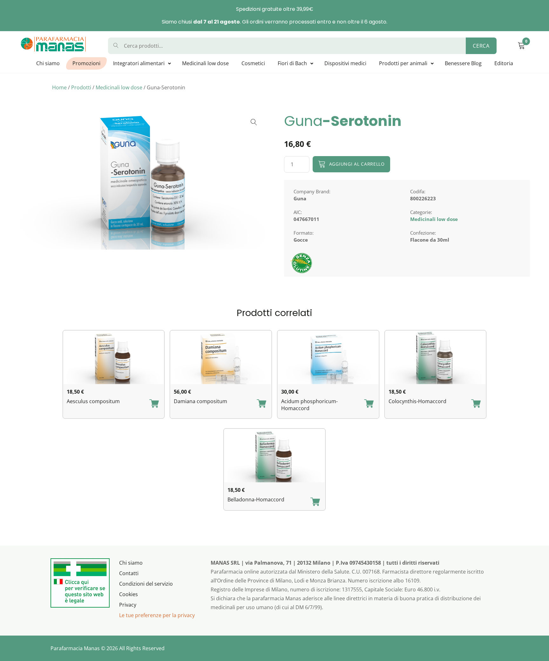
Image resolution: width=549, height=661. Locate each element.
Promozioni (86, 63)
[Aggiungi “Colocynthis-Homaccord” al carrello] (476, 404)
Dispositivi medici (345, 63)
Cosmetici (253, 63)
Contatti (129, 573)
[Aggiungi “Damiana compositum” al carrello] (261, 404)
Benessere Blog (463, 63)
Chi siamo (48, 63)
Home (59, 87)
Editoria (503, 63)
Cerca (481, 45)
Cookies (128, 594)
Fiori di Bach (292, 63)
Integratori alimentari (139, 63)
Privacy (127, 604)
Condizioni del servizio (146, 583)
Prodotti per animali (403, 63)
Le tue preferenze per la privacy (157, 615)
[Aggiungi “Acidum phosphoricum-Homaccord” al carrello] (369, 404)
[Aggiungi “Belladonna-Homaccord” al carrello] (315, 502)
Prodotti (81, 87)
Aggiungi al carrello (357, 164)
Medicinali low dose (205, 63)
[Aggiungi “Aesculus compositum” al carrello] (154, 404)
